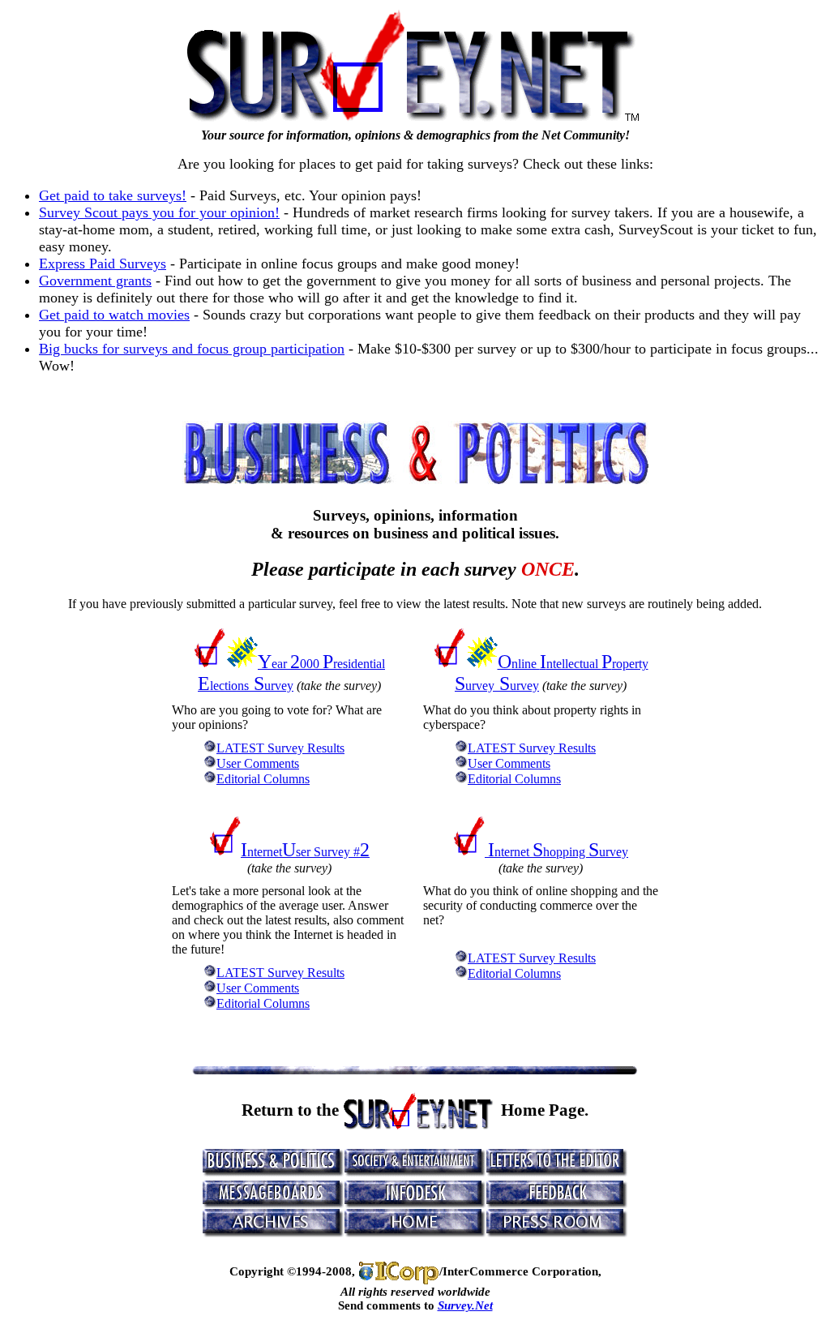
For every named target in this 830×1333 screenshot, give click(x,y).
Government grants (95, 280)
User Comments (257, 763)
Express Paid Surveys (102, 263)
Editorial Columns (263, 779)
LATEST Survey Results (280, 748)
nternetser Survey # (305, 852)
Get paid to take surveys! (112, 195)
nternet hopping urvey (558, 852)
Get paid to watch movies (114, 314)
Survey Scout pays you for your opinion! (159, 212)
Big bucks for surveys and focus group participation (191, 349)
